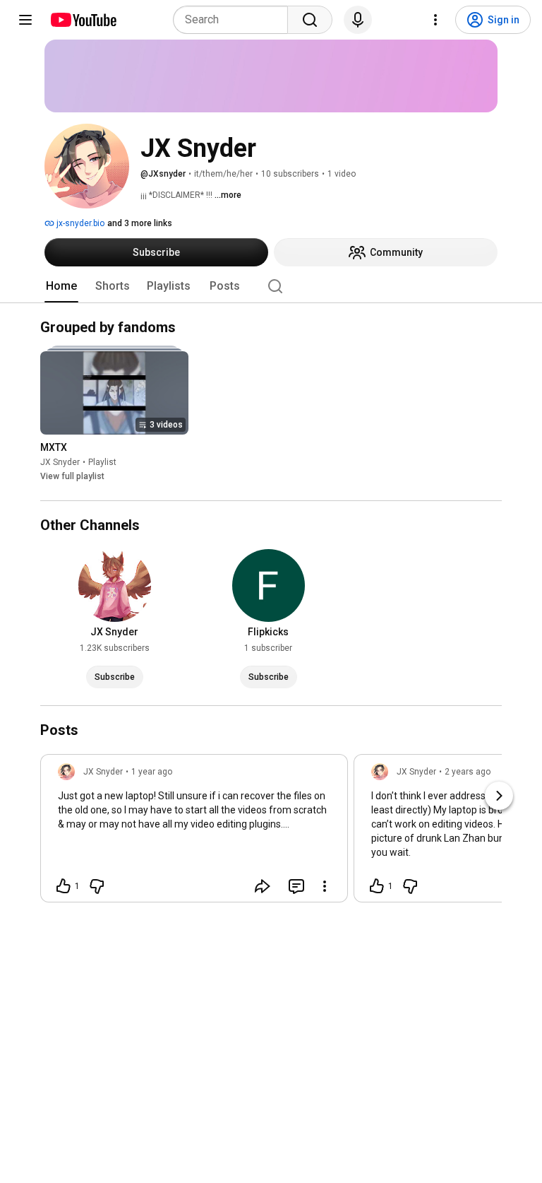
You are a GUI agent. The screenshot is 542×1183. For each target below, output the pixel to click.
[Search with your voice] (358, 20)
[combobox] (234, 19)
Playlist (102, 463)
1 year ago (151, 772)
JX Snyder (60, 463)
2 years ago (467, 772)
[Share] (262, 886)
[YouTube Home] (83, 20)
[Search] (309, 20)
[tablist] (271, 286)
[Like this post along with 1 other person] (63, 886)
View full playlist (72, 477)
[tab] (61, 286)
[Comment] (296, 886)
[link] (194, 832)
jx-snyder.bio (79, 223)
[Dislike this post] (96, 886)
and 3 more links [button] (139, 223)
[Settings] (435, 19)
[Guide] (25, 19)
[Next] (499, 796)
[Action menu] (325, 886)
